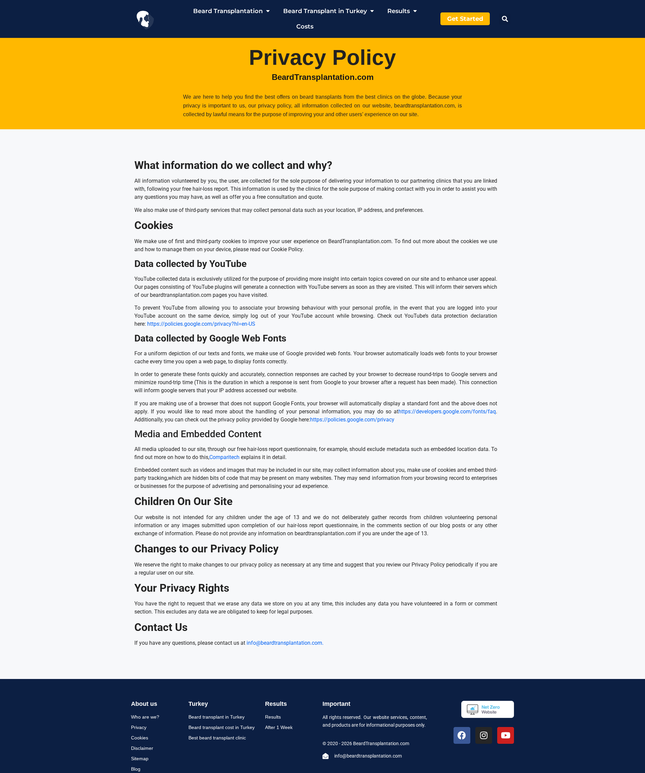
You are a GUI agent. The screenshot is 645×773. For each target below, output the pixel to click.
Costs (304, 26)
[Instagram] (483, 735)
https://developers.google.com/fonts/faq (447, 411)
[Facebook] (462, 735)
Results (398, 10)
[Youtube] (505, 735)
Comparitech (224, 457)
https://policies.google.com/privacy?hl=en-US (201, 324)
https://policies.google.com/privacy (352, 419)
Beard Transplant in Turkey (325, 10)
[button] (504, 19)
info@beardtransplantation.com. (285, 643)
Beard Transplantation (228, 10)
